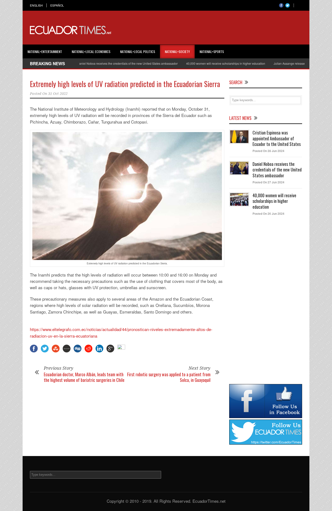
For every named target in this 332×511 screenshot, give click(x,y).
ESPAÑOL (57, 5)
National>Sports (212, 51)
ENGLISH (36, 5)
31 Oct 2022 (58, 93)
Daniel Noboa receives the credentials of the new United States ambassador (117, 63)
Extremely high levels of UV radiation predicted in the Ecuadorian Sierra (125, 83)
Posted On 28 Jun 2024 (268, 151)
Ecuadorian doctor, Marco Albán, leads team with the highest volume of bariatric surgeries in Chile (84, 377)
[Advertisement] (213, 30)
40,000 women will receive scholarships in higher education (215, 63)
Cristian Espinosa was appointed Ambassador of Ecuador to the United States (277, 138)
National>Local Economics (91, 51)
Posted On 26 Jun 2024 (268, 213)
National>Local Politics (137, 51)
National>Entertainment (44, 51)
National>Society (177, 51)
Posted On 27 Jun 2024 (268, 182)
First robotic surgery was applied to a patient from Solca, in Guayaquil (168, 377)
